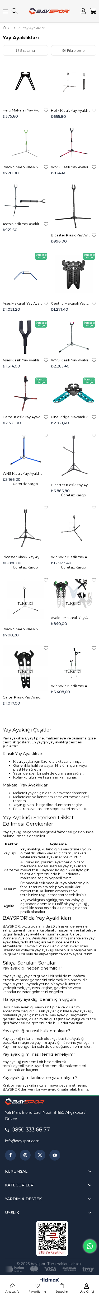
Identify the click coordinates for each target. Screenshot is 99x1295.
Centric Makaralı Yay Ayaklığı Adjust (71, 303)
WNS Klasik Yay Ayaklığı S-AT (71, 360)
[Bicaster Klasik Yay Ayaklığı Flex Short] (25, 528)
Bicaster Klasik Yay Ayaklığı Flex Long (71, 485)
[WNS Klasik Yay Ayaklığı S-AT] (74, 336)
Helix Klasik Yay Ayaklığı (71, 110)
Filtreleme (76, 50)
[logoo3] (25, 1101)
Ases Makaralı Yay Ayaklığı (23, 303)
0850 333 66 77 (31, 1129)
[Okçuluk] (14, 28)
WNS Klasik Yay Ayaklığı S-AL (23, 473)
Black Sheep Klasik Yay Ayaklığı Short (23, 167)
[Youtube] (54, 1155)
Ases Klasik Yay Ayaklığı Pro (23, 360)
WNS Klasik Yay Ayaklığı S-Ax (71, 167)
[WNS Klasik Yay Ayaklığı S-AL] (25, 450)
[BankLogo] (49, 1269)
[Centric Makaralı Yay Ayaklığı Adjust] (74, 274)
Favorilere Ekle (46, 110)
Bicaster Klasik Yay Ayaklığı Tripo (71, 235)
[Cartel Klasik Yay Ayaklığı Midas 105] (25, 393)
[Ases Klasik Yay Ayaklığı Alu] (25, 200)
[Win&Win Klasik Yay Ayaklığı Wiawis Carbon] (74, 528)
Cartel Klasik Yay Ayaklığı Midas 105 (23, 417)
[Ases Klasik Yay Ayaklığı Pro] (25, 336)
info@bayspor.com (22, 1141)
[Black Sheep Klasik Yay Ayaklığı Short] (25, 144)
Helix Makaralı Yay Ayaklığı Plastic (23, 110)
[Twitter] (40, 1155)
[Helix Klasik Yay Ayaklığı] (74, 81)
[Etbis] (52, 1238)
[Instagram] (25, 1155)
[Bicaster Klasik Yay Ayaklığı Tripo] (74, 206)
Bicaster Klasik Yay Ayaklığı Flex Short (23, 557)
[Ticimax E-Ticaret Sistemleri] (49, 1280)
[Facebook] (10, 1155)
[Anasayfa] (9, 28)
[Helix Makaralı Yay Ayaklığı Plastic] (25, 81)
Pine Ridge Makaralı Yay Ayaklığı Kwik (71, 417)
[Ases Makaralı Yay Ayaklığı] (25, 274)
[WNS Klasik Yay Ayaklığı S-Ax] (74, 144)
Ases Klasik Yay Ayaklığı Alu (23, 224)
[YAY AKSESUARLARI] (19, 28)
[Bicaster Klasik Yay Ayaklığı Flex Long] (74, 456)
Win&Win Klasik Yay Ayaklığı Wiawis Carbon (71, 557)
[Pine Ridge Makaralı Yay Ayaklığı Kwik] (74, 393)
